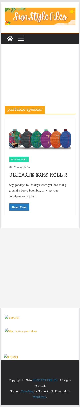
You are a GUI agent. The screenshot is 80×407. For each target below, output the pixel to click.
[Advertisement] (40, 68)
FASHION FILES (19, 159)
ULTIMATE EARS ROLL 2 (38, 175)
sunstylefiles (23, 167)
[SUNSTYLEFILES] (10, 38)
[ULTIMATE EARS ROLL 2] (40, 139)
